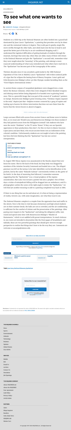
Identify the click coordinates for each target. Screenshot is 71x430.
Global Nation (8, 347)
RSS (5, 362)
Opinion (6, 344)
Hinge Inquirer (8, 410)
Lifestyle (6, 336)
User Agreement (8, 390)
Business (6, 341)
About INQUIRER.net (10, 385)
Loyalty (50, 256)
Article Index (7, 398)
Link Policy (7, 393)
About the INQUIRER (10, 387)
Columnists (8, 9)
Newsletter (7, 372)
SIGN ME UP (35, 243)
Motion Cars (7, 421)
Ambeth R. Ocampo (12, 27)
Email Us (6, 364)
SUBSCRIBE (35, 289)
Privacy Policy (39, 248)
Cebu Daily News (9, 416)
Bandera (6, 413)
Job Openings (8, 375)
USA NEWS (7, 350)
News (5, 328)
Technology (7, 339)
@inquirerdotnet (24, 27)
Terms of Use (40, 246)
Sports (5, 331)
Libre (5, 408)
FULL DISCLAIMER (29, 310)
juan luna (10, 268)
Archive (6, 367)
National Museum (20, 268)
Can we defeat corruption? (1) (18, 157)
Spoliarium (29, 268)
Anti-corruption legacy (16, 148)
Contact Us (7, 370)
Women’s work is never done (22, 257)
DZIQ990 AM (7, 418)
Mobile (6, 359)
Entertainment (8, 333)
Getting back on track (15, 152)
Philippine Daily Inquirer (9, 29)
